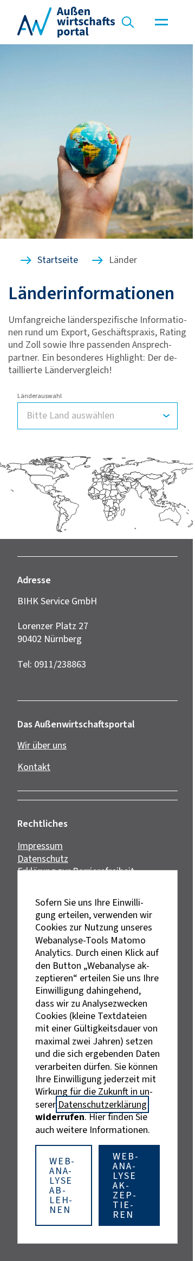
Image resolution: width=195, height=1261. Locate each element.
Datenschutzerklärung (102, 1104)
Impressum (40, 845)
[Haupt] (161, 22)
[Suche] (127, 22)
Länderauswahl (39, 396)
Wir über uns (42, 745)
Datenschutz (42, 858)
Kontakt (33, 766)
